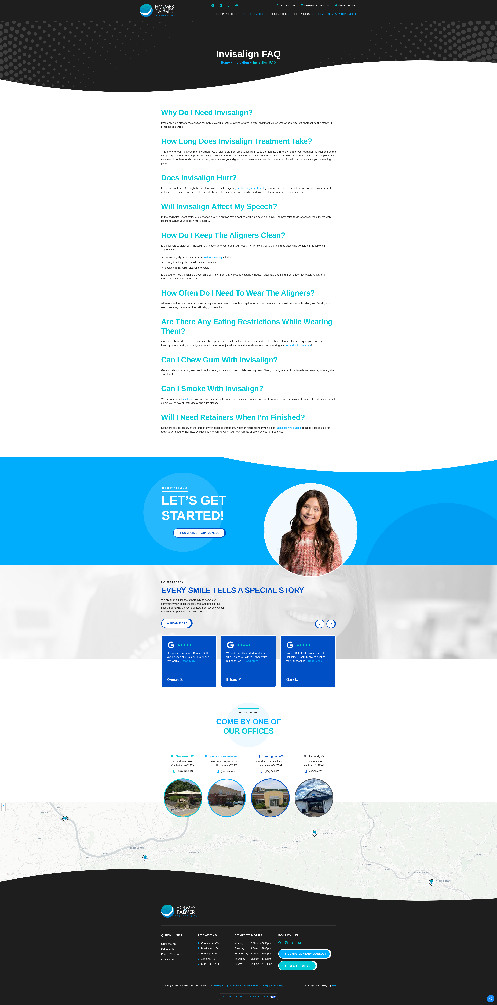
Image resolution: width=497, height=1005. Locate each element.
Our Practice (168, 943)
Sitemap (264, 985)
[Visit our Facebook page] (213, 5)
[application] (248, 853)
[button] (314, 833)
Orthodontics (168, 949)
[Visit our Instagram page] (222, 5)
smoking (187, 399)
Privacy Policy (221, 985)
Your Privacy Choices (257, 996)
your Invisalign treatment (249, 188)
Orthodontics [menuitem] (253, 14)
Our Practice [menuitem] (225, 14)
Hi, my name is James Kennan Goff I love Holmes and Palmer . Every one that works (188, 657)
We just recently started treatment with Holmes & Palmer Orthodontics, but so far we (247, 657)
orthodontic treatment (298, 345)
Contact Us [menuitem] (302, 14)
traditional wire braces (288, 427)
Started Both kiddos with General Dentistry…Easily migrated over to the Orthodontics (305, 657)
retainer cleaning (212, 257)
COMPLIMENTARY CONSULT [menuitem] (335, 14)
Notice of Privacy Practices (244, 985)
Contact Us (167, 959)
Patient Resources (171, 954)
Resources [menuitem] (279, 14)
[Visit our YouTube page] (237, 5)
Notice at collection (231, 996)
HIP (334, 985)
